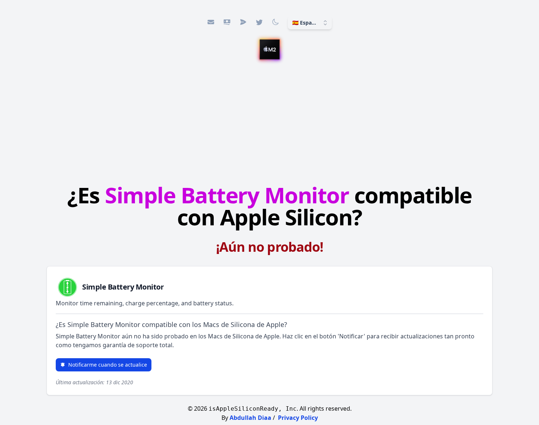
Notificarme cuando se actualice (107, 364)
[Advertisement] (269, 123)
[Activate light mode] (275, 22)
